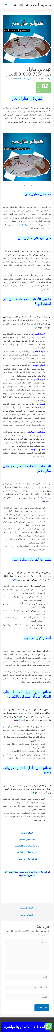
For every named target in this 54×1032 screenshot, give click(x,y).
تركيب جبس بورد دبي (27, 839)
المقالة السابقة (26, 908)
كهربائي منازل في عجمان (27, 859)
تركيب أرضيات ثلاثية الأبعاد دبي (27, 846)
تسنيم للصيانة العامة (32, 4)
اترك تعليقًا (46, 78)
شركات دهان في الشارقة (27, 852)
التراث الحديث (23, 225)
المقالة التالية (27, 915)
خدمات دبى (36, 78)
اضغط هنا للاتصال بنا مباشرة (24, 1027)
